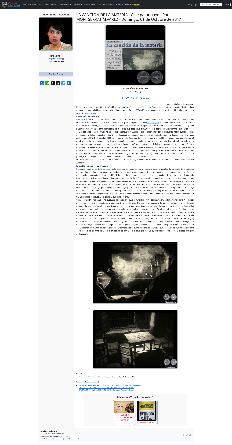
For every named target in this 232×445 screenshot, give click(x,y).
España (59, 59)
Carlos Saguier (90, 113)
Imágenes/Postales (89, 4)
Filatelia (99, 4)
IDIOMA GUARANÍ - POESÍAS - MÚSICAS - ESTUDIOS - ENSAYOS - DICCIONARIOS (110, 385)
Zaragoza (51, 59)
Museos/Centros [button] (50, 4)
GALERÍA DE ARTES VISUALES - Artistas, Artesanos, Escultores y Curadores (106, 388)
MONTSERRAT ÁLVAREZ (137, 98)
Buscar (227, 4)
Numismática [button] (77, 4)
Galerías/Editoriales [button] (64, 4)
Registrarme (132, 4)
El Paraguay (119, 4)
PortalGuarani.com (55, 439)
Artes (24, 4)
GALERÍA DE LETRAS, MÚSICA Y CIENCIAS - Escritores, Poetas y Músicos (106, 390)
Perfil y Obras (56, 74)
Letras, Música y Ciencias (35, 4)
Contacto (76, 439)
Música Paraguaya (108, 4)
